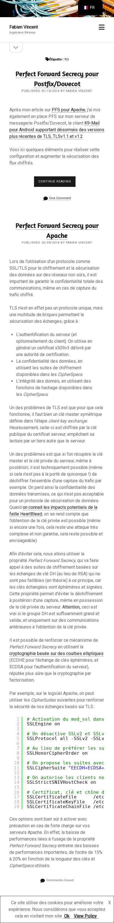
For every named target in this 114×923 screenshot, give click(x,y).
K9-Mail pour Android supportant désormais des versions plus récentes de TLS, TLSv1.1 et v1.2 (56, 129)
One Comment (60, 198)
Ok (66, 916)
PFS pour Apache (68, 109)
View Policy (85, 916)
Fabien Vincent (23, 27)
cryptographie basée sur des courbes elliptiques (56, 653)
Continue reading (57, 183)
